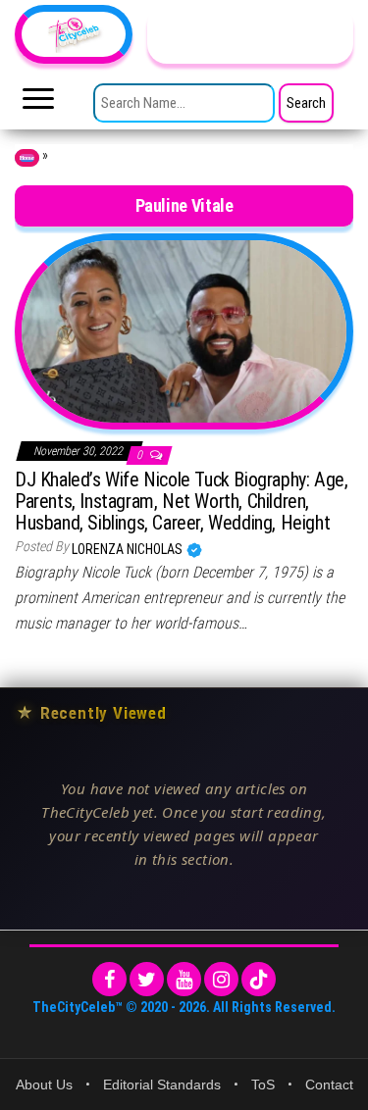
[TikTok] (258, 979)
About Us (44, 1084)
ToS (263, 1084)
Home (27, 158)
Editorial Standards (162, 1084)
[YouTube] (184, 979)
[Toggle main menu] (38, 104)
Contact (329, 1084)
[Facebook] (109, 979)
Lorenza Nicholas (128, 549)
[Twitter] (147, 979)
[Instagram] (221, 979)
